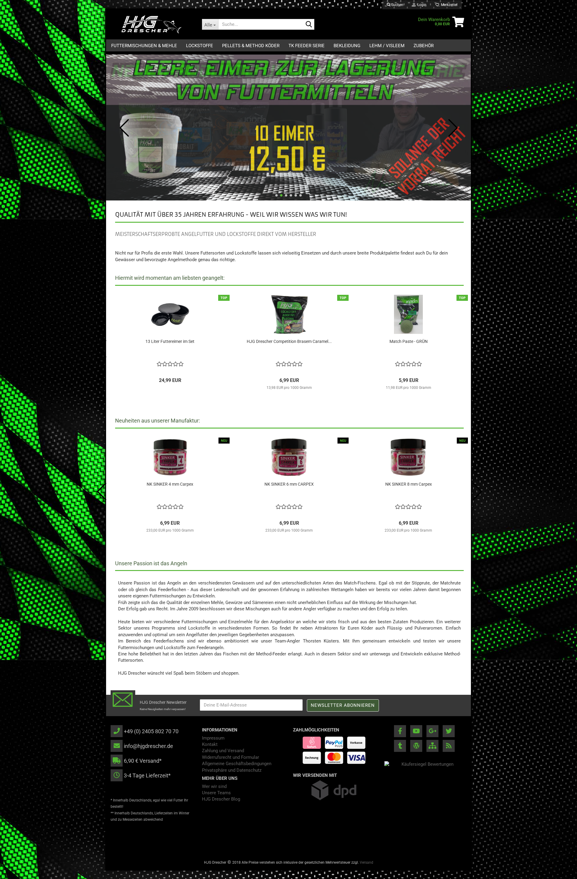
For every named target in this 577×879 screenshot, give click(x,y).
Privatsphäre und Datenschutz (231, 770)
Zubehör (424, 45)
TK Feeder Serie (306, 45)
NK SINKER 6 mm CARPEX (289, 484)
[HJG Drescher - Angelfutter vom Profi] (152, 24)
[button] (276, 195)
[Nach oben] (560, 869)
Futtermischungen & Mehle (144, 45)
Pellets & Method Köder (250, 45)
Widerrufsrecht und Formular (230, 757)
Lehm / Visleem (387, 45)
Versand (366, 862)
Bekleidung (347, 45)
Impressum (213, 738)
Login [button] (421, 5)
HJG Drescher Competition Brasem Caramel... (289, 341)
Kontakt (210, 744)
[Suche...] (308, 24)
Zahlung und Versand (223, 750)
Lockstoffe (199, 45)
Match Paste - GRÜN (408, 341)
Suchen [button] (396, 5)
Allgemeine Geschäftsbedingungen (236, 763)
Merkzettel (448, 5)
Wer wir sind (214, 786)
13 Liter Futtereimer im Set (169, 341)
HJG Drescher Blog (221, 799)
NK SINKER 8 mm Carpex (408, 484)
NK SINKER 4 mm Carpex (170, 484)
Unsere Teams (216, 792)
